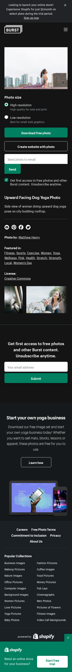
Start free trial (52, 662)
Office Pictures (13, 582)
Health (30, 257)
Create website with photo (36, 146)
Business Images (14, 563)
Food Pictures (45, 575)
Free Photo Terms (43, 529)
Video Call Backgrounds (51, 620)
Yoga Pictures (12, 613)
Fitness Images (46, 613)
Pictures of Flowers (49, 607)
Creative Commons (17, 277)
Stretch (42, 257)
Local (8, 262)
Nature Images (13, 575)
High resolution (20, 105)
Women (46, 252)
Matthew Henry (29, 236)
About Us (36, 540)
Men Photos (44, 601)
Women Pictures (14, 601)
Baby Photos (11, 620)
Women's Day (22, 262)
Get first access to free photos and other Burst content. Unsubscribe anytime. (38, 182)
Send (12, 168)
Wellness (10, 257)
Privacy (55, 534)
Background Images (16, 594)
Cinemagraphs (45, 594)
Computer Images (15, 588)
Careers (22, 529)
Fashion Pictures (47, 563)
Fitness (9, 252)
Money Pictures (46, 582)
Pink (21, 257)
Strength (55, 257)
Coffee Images (46, 569)
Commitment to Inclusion (28, 534)
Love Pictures (12, 607)
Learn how (36, 462)
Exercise (33, 252)
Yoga (56, 252)
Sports (21, 252)
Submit (36, 378)
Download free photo (36, 132)
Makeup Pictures (14, 569)
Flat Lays (42, 588)
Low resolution (20, 117)
